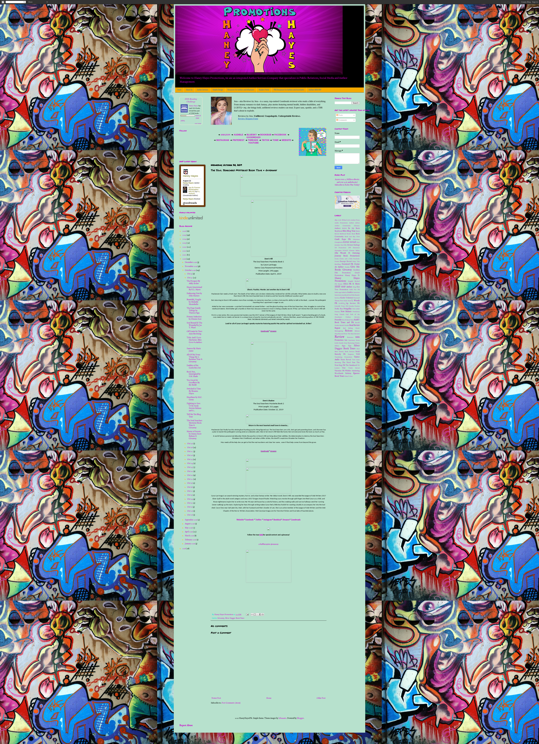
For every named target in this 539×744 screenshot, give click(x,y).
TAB (358, 354)
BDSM (344, 228)
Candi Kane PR (343, 239)
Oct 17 (190, 491)
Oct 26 (190, 455)
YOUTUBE (253, 143)
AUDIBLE (239, 135)
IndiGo (350, 292)
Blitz (345, 231)
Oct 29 (190, 443)
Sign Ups (346, 346)
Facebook (249, 520)
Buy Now (356, 237)
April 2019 (189, 531)
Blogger (300, 718)
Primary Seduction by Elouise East (194, 317)
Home (179, 90)
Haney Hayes (193, 105)
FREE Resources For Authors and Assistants (289, 90)
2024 (184, 239)
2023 (184, 243)
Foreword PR (347, 264)
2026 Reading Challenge (191, 100)
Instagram (267, 520)
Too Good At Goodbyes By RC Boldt (193, 382)
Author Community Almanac (347, 226)
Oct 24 (190, 463)
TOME (275, 140)
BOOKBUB (265, 135)
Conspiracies (339, 242)
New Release (346, 311)
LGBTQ (341, 303)
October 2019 (190, 270)
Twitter (258, 520)
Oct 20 (190, 479)
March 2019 (189, 535)
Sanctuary (351, 340)
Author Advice (354, 223)
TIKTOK (266, 140)
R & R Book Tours (348, 320)
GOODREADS (253, 137)
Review (339, 337)
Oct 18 (190, 487)
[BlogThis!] (254, 614)
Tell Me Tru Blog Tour (194, 415)
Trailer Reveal (354, 368)
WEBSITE (286, 140)
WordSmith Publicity (343, 373)
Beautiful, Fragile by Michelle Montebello (194, 302)
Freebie (347, 267)
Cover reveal (349, 242)
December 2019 (191, 262)
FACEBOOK (280, 135)
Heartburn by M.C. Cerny (194, 398)
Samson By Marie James (194, 349)
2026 (184, 231)
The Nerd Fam (348, 362)
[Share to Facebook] (260, 614)
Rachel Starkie (344, 325)
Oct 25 (190, 459)
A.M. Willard (342, 220)
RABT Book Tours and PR (347, 321)
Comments (342, 120)
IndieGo (344, 292)
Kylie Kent (347, 301)
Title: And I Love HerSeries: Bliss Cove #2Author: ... (194, 341)
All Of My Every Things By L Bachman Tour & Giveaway (194, 358)
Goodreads (265, 331)
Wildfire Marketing (352, 371)
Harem (340, 284)
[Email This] (252, 614)
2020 (184, 255)
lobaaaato (282, 718)
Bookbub (277, 520)
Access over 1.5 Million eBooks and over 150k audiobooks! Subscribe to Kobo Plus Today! (347, 182)
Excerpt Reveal (346, 261)
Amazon (273, 331)
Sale (345, 340)
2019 (184, 259)
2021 (184, 251)
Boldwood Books (345, 234)
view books (198, 123)
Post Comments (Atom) (231, 703)
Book (353, 234)
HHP (337, 286)
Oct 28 (190, 447)
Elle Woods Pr (342, 253)
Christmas (356, 239)
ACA (348, 220)
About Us (189, 90)
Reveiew (357, 334)
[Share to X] (257, 614)
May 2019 (189, 528)
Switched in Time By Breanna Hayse (194, 391)
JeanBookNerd (347, 295)
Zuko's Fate (349, 376)
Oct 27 (190, 451)
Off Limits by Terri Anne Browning (194, 332)
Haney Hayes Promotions (347, 280)
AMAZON (226, 135)
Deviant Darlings (353, 245)
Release (349, 330)
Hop (354, 287)
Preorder (338, 320)
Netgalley (347, 308)
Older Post (321, 698)
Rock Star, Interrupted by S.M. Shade (193, 374)
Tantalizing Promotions (343, 357)
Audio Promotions (341, 223)
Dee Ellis (344, 245)
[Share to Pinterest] (262, 614)
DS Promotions (340, 248)
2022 (184, 247)
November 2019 (191, 266)
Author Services (202, 90)
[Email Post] (247, 614)
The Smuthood (351, 365)
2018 (184, 548)
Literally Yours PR (341, 306)
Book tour (348, 237)
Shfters (337, 346)
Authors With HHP (315, 90)
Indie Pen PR (354, 290)
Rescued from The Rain (346, 334)
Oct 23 (190, 467)
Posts (340, 115)
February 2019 (191, 539)
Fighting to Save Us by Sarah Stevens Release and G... (194, 407)
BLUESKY (252, 135)
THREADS (253, 140)
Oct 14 (190, 499)
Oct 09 (190, 511)
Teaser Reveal (346, 360)
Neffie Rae (339, 309)
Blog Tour (351, 231)
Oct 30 (190, 277)
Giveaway (220, 618)
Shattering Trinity (354, 343)
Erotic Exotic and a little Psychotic (347, 259)
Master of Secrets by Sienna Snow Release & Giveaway (194, 435)
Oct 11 (190, 507)
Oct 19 (190, 483)
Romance (350, 337)
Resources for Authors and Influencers (241, 90)
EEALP (345, 251)
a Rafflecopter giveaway (268, 544)
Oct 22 (190, 471)
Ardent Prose (355, 220)
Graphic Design (218, 90)
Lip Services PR (353, 303)
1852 (336, 220)
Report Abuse (186, 725)
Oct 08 (190, 515)
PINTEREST (238, 140)
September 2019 (191, 520)
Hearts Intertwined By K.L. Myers (194, 288)
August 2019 (190, 523)
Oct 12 (190, 503)
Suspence (351, 354)
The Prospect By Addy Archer (193, 282)
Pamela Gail (344, 314)
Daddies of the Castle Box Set (194, 366)
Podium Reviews (353, 317)
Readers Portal (264, 90)
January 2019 (190, 543)
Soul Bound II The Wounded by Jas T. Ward (194, 325)
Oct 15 (190, 495)
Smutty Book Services (346, 352)
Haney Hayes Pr (352, 275)
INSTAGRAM (222, 140)
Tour (344, 368)
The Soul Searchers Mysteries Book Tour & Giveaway (194, 424)
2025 (184, 235)
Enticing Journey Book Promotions (347, 254)
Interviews (338, 295)
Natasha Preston (354, 306)
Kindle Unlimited (346, 298)
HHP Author (346, 287)
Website (240, 520)
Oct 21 (190, 475)
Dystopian (338, 251)
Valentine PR (340, 371)
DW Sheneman (354, 248)
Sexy (345, 343)
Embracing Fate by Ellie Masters (194, 294)
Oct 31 (190, 274)
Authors (338, 228)
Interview (356, 292)
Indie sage (338, 292)
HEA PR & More (351, 284)
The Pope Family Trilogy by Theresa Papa (194, 310)
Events (337, 261)
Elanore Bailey (354, 251)
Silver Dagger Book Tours (234, 618)
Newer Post (216, 698)
